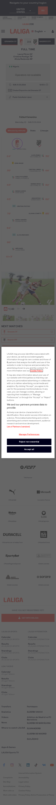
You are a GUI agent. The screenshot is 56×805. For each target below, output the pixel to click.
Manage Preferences (29, 434)
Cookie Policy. (36, 371)
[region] (28, 402)
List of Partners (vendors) (18, 427)
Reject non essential (29, 442)
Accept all (29, 449)
